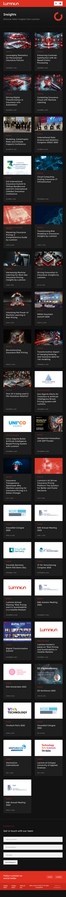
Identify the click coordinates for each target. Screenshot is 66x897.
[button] (56, 3)
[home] (11, 3)
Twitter (50, 877)
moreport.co (57, 887)
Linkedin (58, 877)
